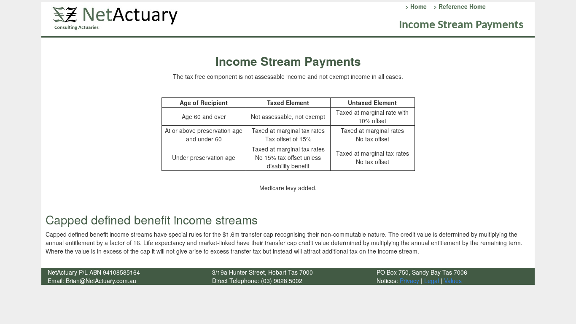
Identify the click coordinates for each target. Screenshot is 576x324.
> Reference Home (458, 6)
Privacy (408, 280)
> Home (415, 6)
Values (453, 280)
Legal (431, 280)
